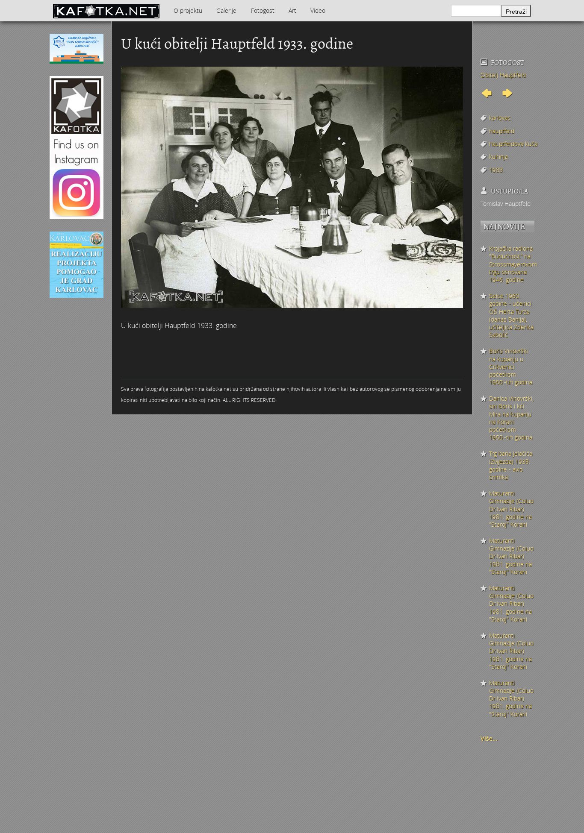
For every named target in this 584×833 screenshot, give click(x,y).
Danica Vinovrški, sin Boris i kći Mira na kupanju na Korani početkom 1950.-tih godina (511, 418)
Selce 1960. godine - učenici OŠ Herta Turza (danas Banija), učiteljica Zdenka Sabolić (511, 315)
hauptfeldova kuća (513, 144)
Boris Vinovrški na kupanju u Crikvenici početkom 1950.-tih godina (510, 366)
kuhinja (498, 157)
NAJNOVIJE (504, 226)
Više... (489, 738)
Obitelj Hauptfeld (503, 75)
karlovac (499, 118)
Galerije (226, 10)
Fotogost (262, 10)
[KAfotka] (106, 10)
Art (292, 10)
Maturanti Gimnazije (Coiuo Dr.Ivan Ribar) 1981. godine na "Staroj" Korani (511, 509)
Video (317, 10)
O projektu (188, 10)
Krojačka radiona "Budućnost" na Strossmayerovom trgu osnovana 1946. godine (511, 264)
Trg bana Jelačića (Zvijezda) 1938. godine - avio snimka (510, 465)
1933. (496, 170)
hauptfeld (501, 131)
